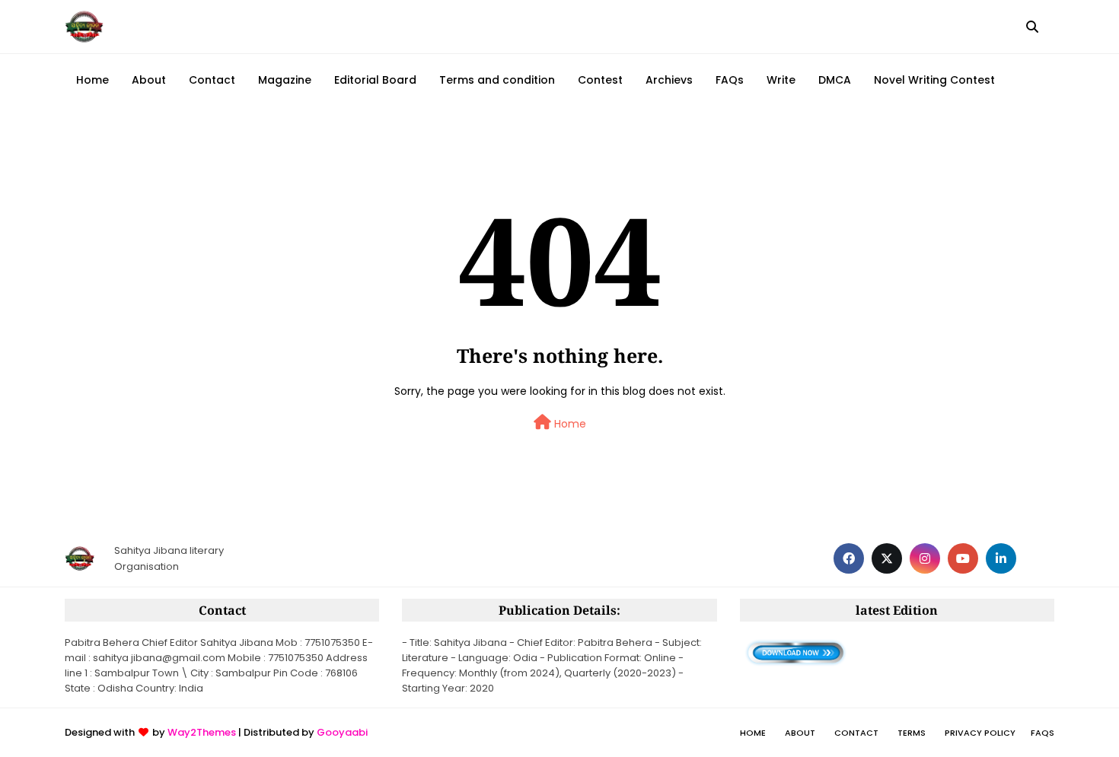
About (800, 733)
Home (568, 423)
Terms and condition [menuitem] (497, 79)
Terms (911, 733)
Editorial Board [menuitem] (375, 79)
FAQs (1042, 733)
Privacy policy (980, 733)
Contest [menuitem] (600, 79)
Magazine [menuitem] (284, 79)
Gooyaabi (342, 732)
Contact (856, 733)
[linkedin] (1001, 558)
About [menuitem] (149, 79)
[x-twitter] (887, 558)
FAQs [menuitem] (730, 79)
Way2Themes (201, 732)
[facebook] (849, 558)
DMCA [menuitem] (834, 79)
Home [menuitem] (92, 79)
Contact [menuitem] (212, 79)
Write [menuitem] (781, 79)
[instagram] (925, 558)
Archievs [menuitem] (669, 79)
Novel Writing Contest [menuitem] (934, 79)
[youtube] (963, 558)
